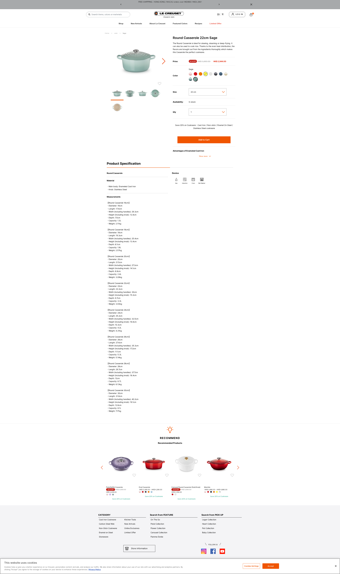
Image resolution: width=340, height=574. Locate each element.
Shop (121, 23)
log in (239, 14)
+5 (220, 492)
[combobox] (109, 14)
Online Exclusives (131, 528)
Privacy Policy (95, 569)
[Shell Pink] (190, 74)
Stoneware (103, 537)
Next (219, 4)
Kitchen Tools (130, 519)
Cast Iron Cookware (107, 519)
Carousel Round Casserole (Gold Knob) (185, 487)
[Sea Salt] (190, 79)
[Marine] (220, 74)
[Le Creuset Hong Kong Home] (169, 14)
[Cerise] (195, 74)
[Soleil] (205, 74)
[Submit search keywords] (89, 14)
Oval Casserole (144, 487)
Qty (174, 112)
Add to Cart (204, 139)
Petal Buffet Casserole (114, 487)
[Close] (251, 4)
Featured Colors (180, 23)
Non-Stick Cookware (108, 528)
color (116, 33)
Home (107, 33)
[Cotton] (210, 74)
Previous (121, 4)
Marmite (207, 487)
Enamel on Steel (106, 532)
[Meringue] (225, 74)
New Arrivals (136, 23)
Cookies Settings (251, 566)
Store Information (139, 548)
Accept (271, 566)
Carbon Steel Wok (106, 524)
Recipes (198, 23)
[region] (170, 566)
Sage (124, 33)
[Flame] (200, 74)
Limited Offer (130, 532)
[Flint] (215, 74)
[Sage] (195, 79)
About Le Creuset (157, 23)
